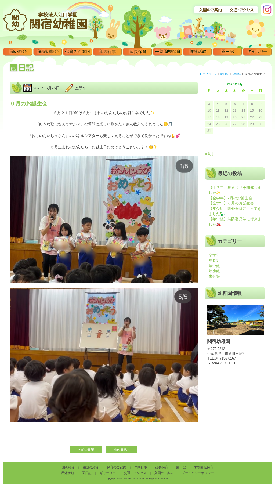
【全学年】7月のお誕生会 (230, 198)
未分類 (214, 276)
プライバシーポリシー (198, 473)
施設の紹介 (47, 52)
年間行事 (107, 52)
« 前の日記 (86, 450)
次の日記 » (121, 450)
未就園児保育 (167, 52)
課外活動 (197, 52)
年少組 (214, 271)
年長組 (214, 260)
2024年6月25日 (46, 88)
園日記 (227, 52)
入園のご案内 (164, 473)
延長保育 (137, 52)
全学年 (236, 73)
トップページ (208, 73)
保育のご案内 (77, 52)
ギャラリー (257, 52)
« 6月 (209, 153)
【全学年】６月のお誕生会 (231, 203)
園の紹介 (17, 52)
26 (226, 124)
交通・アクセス (135, 473)
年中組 (214, 266)
